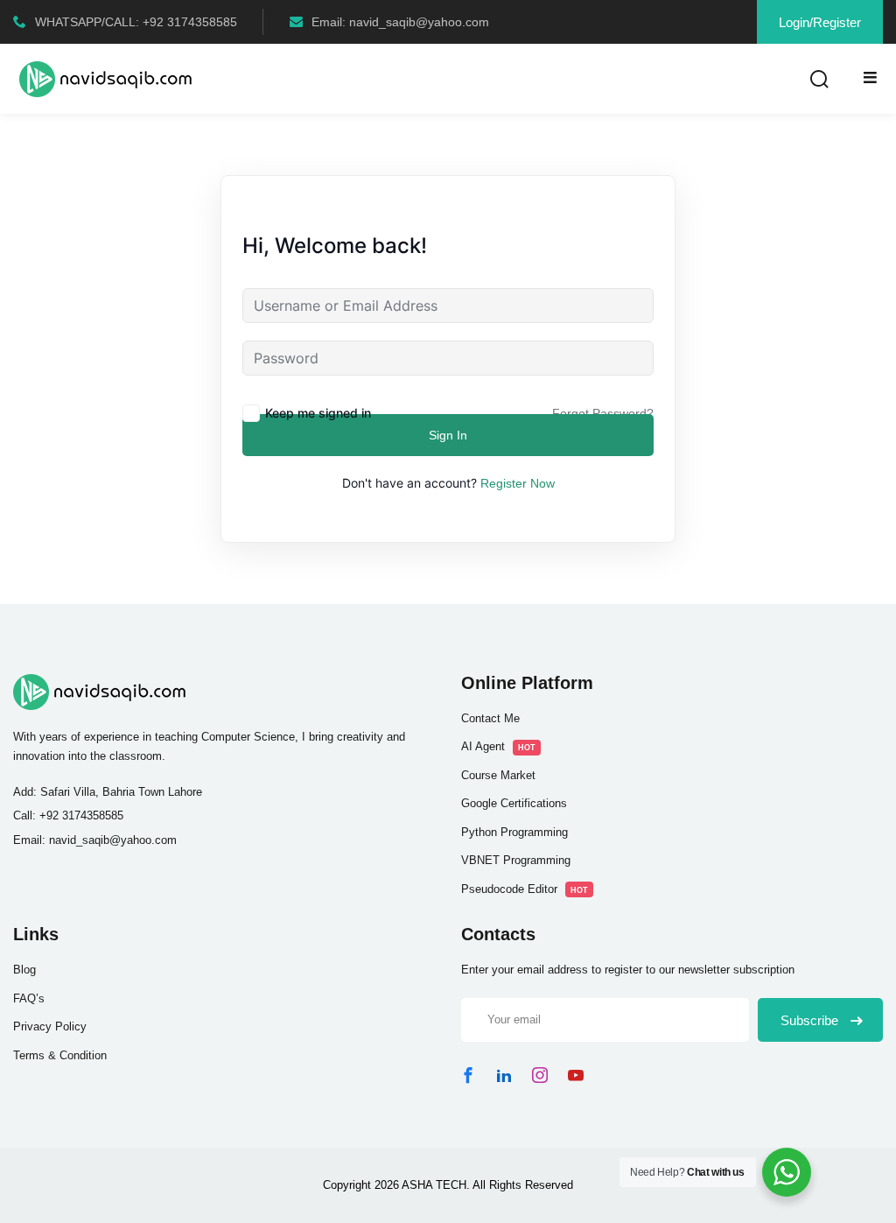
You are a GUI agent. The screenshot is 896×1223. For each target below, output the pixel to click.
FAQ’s (29, 998)
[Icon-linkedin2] (504, 1075)
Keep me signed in (318, 412)
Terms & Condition (60, 1055)
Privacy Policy (50, 1026)
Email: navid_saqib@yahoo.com (400, 22)
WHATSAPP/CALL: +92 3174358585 (136, 22)
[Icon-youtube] (576, 1075)
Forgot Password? (603, 413)
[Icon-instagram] (540, 1075)
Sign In (448, 435)
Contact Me (490, 718)
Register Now (517, 483)
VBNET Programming (515, 860)
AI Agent (498, 746)
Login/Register (820, 22)
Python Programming (514, 832)
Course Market (498, 775)
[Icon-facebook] (468, 1075)
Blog (24, 969)
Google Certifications (514, 803)
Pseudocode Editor (524, 889)
